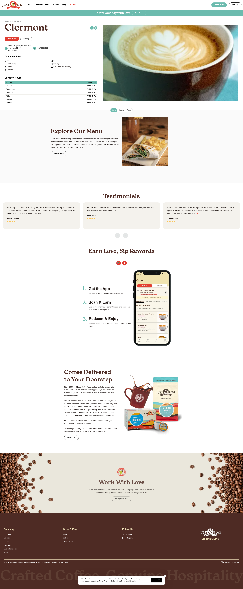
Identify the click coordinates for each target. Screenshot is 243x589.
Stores (13, 21)
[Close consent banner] (165, 576)
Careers (7, 542)
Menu (30, 5)
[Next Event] (125, 235)
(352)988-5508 (42, 48)
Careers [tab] (121, 110)
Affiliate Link (71, 437)
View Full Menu (59, 153)
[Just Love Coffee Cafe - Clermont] (13, 5)
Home (7, 21)
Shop (64, 5)
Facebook (92, 28)
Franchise (56, 5)
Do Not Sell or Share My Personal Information (122, 581)
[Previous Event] (117, 235)
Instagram (95, 28)
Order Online (219, 5)
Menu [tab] (114, 110)
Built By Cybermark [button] (231, 562)
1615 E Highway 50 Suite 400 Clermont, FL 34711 (19, 48)
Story (47, 5)
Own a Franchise (10, 549)
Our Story (7, 534)
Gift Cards (73, 5)
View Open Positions (121, 497)
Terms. (54, 562)
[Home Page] (210, 532)
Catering (235, 5)
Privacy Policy (103, 581)
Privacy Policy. (63, 562)
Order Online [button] (12, 39)
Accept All (156, 580)
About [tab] (129, 110)
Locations (39, 5)
